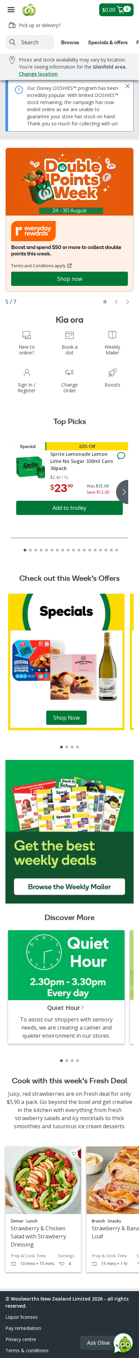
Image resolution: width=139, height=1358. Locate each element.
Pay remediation (23, 1328)
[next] (122, 492)
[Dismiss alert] (127, 86)
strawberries (48, 1093)
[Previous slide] (116, 301)
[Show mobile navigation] (11, 10)
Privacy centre (20, 1339)
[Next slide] (127, 301)
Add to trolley (69, 508)
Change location (38, 74)
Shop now (69, 278)
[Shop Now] (66, 661)
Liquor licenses (21, 1317)
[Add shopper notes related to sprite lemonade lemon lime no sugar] (121, 456)
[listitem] (61, 747)
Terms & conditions (27, 1350)
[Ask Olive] (123, 1344)
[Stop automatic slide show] (105, 301)
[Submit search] (12, 42)
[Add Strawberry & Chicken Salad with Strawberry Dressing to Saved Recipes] (74, 1153)
